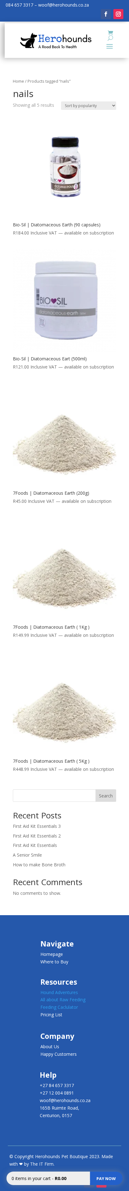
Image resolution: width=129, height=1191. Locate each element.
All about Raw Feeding (62, 1000)
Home (18, 81)
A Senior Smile (27, 855)
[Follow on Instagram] (118, 14)
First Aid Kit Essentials (35, 845)
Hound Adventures (59, 992)
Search (106, 796)
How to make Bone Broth (39, 865)
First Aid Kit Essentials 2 (37, 836)
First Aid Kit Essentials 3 (37, 826)
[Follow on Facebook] (106, 14)
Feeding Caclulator (59, 1007)
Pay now (106, 1178)
